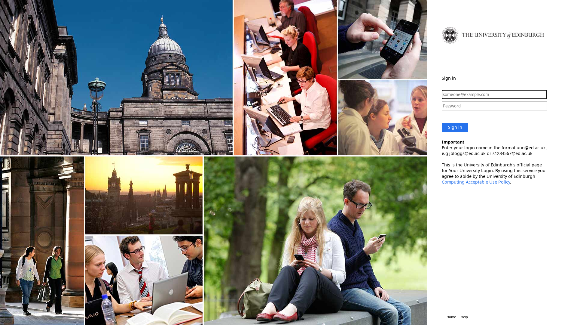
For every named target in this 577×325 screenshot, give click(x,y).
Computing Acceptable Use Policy (476, 182)
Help (464, 316)
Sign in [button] (455, 127)
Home (451, 316)
